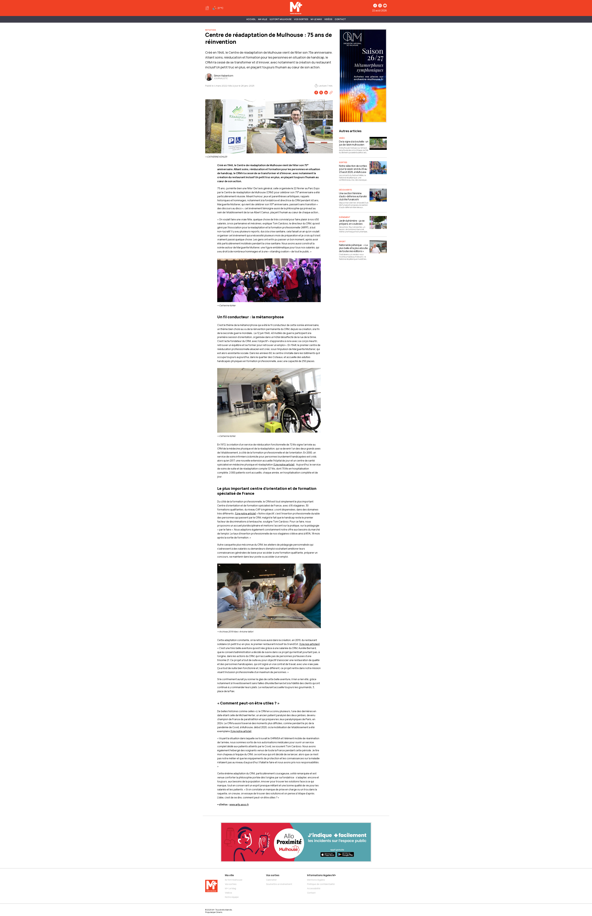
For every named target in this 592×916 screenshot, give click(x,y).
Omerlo (219, 912)
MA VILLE (262, 19)
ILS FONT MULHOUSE (281, 19)
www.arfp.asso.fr (239, 804)
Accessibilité (313, 888)
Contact (340, 19)
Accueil (251, 19)
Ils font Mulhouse (233, 879)
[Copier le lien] (331, 92)
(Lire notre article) (284, 464)
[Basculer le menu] (207, 8)
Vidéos (328, 19)
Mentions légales (316, 879)
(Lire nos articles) (309, 644)
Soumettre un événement (279, 884)
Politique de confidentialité (321, 884)
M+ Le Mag (316, 19)
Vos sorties (301, 19)
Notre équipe (232, 897)
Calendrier (271, 879)
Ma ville (229, 875)
